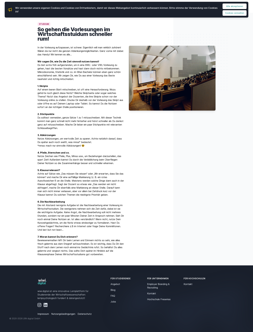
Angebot (115, 284)
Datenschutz (85, 313)
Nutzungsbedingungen (63, 313)
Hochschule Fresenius (159, 299)
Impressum (43, 313)
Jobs (113, 301)
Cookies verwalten (234, 13)
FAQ (113, 295)
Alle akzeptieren (234, 6)
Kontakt (151, 293)
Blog (113, 289)
